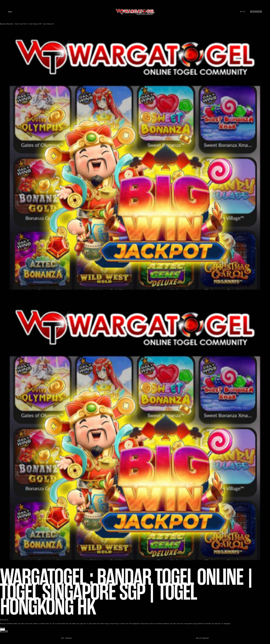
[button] (4, 631)
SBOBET (10, 11)
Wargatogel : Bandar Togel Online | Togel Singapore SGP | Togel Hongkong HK (30, 24)
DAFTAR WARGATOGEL (256, 11)
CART (242, 11)
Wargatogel (3, 24)
